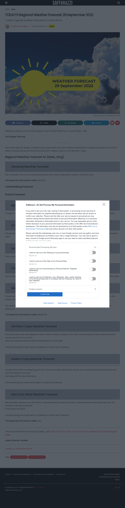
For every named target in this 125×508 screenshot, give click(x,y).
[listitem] (62, 247)
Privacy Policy (76, 303)
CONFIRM (44, 294)
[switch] (93, 252)
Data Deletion (48, 303)
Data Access (62, 303)
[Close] (104, 205)
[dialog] (62, 254)
